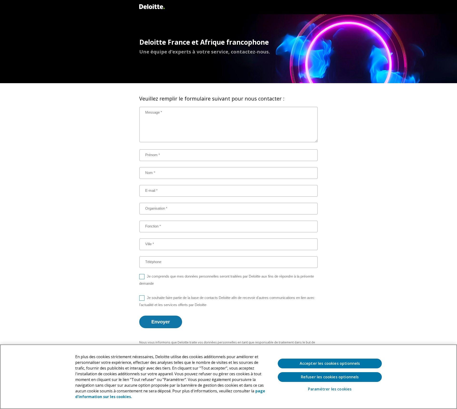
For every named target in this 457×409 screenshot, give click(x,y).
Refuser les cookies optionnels (330, 377)
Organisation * (156, 208)
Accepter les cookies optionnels (330, 363)
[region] (228, 376)
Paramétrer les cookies (330, 389)
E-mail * (151, 190)
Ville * (149, 244)
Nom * (150, 173)
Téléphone (153, 262)
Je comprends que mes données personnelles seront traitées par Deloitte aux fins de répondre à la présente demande (226, 279)
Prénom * (152, 155)
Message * (153, 112)
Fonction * (153, 226)
